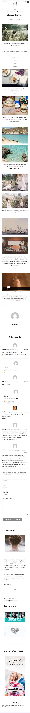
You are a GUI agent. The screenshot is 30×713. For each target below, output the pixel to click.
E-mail (5, 485)
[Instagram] (18, 703)
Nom (4, 478)
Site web (5, 492)
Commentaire (7, 498)
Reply (26, 349)
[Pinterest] (16, 703)
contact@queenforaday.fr (10, 600)
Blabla (15, 9)
